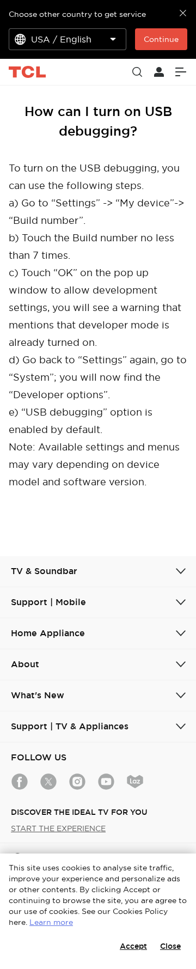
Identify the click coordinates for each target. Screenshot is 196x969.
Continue (161, 39)
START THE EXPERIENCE (58, 828)
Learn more (51, 922)
